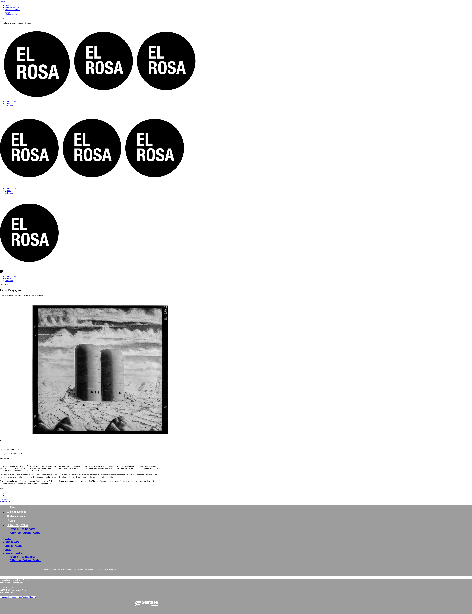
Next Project (5, 502)
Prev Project (4, 500)
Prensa (11, 520)
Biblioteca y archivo (17, 525)
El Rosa (11, 507)
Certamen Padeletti (17, 516)
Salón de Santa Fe (17, 511)
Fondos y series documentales (23, 529)
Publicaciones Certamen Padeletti (25, 532)
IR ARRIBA (5, 285)
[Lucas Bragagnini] (100, 436)
